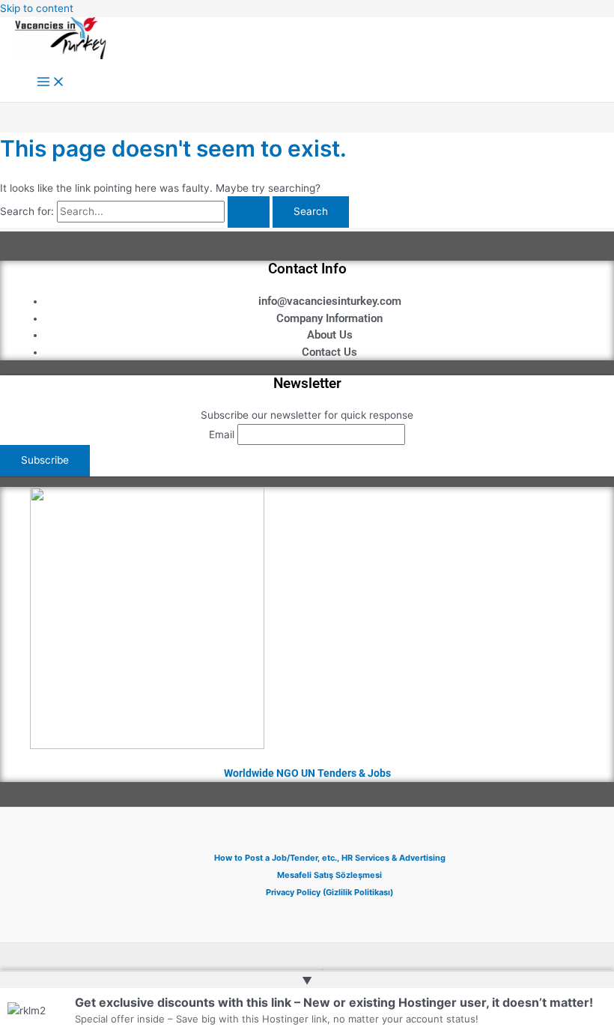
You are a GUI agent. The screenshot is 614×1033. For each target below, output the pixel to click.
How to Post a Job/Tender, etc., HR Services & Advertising (330, 857)
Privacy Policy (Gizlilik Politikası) (329, 892)
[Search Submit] (249, 212)
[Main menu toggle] (51, 83)
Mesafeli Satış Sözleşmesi (329, 875)
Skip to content (36, 8)
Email (221, 434)
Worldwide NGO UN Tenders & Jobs (307, 773)
